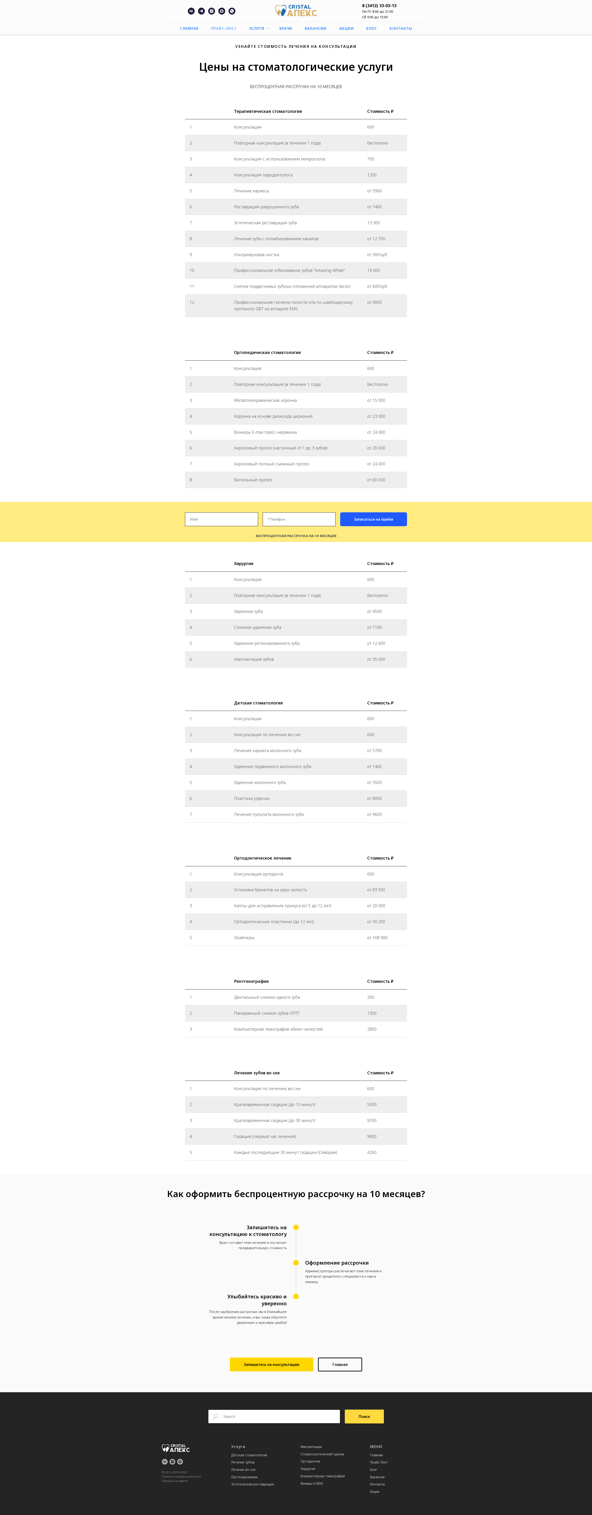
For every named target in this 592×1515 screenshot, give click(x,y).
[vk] (191, 13)
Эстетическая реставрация (252, 1484)
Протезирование (244, 1477)
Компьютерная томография (323, 1476)
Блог (371, 28)
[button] (271, 1364)
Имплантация (311, 1446)
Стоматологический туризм (322, 1454)
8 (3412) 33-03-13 (379, 5)
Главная (189, 28)
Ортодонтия (310, 1461)
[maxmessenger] (221, 13)
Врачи (285, 28)
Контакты (400, 28)
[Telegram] (201, 13)
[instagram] (211, 13)
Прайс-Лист (224, 28)
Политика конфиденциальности (181, 1476)
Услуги (257, 28)
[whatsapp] (231, 13)
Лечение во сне (243, 1469)
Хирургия (308, 1468)
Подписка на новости (175, 1481)
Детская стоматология (249, 1455)
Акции (346, 28)
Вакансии (316, 28)
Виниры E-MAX (312, 1483)
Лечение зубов (243, 1462)
